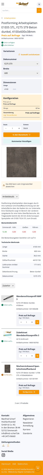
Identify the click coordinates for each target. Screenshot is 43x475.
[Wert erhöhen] (19, 128)
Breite (6, 68)
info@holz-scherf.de (10, 433)
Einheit (26, 125)
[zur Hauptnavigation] (2, 4)
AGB (14, 464)
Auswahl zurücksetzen (30, 54)
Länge (5, 85)
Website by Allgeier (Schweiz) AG (21, 472)
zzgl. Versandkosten (10, 115)
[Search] (39, 10)
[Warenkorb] (39, 4)
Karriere (26, 429)
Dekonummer (10, 59)
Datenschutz (23, 464)
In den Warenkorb (20, 135)
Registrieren (28, 419)
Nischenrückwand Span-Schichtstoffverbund (28, 367)
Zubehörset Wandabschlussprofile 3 (27, 334)
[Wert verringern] (21, 322)
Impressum (6, 464)
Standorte (27, 433)
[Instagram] (3, 455)
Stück (5, 125)
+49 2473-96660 (8, 436)
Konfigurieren (28, 392)
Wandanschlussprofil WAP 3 (28, 297)
